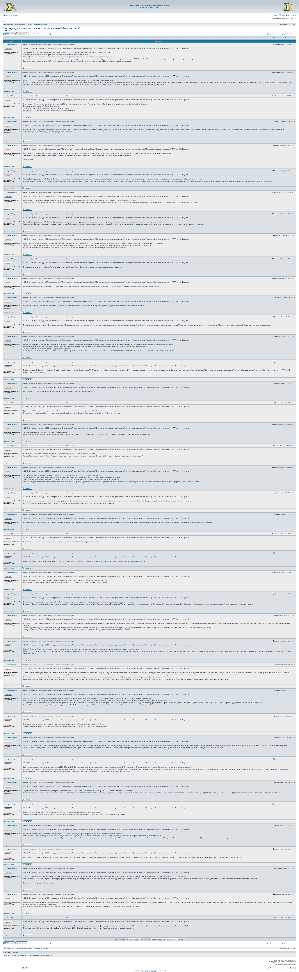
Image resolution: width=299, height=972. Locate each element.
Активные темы (22, 22)
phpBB (141, 970)
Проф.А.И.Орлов (16, 30)
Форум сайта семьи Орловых (149, 7)
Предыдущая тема (278, 37)
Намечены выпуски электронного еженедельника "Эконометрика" (41, 28)
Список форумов (8, 24)
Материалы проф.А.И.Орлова (23, 24)
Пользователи (291, 15)
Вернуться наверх (9, 68)
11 (277, 34)
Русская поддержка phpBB (149, 971)
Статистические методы (41, 24)
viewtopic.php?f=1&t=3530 (282, 902)
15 (286, 34)
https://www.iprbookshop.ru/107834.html (161, 351)
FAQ (276, 15)
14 (283, 34)
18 (291, 34)
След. (294, 34)
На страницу (264, 34)
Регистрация (14, 15)
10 (275, 34)
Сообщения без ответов (10, 22)
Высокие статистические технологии (149, 5)
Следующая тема (290, 37)
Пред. (270, 34)
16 (288, 34)
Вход (6, 15)
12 (279, 34)
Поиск (283, 15)
